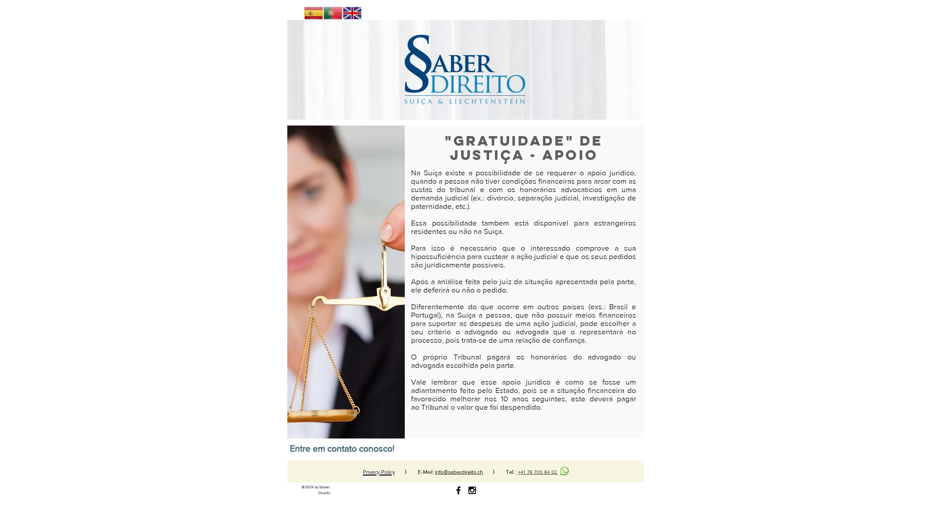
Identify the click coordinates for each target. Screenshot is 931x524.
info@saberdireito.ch (459, 472)
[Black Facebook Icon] (458, 490)
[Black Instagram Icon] (472, 490)
